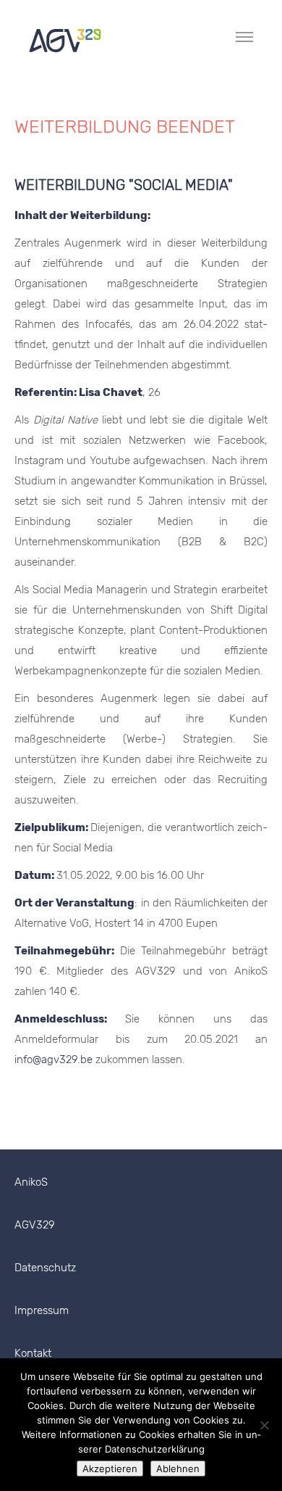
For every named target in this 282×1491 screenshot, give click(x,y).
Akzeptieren (109, 1468)
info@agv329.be (53, 1059)
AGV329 (34, 1224)
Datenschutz (45, 1267)
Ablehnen (178, 1468)
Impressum (41, 1310)
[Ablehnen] (264, 1425)
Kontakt (32, 1353)
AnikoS (31, 1182)
